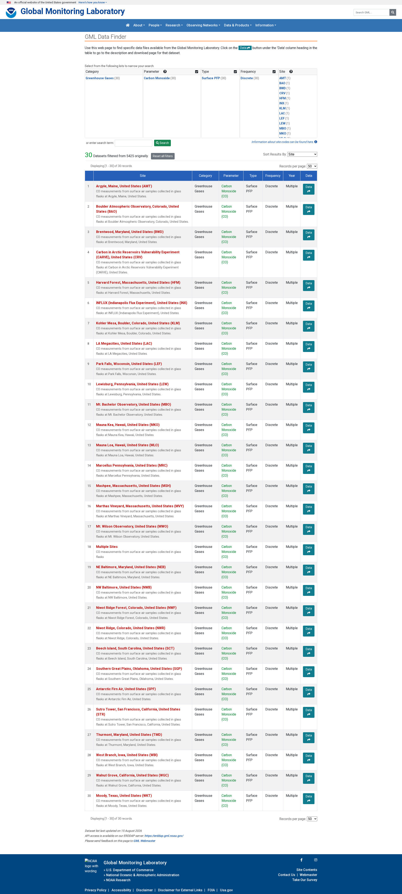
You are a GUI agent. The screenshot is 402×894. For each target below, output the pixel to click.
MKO (282, 133)
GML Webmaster (144, 840)
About (137, 25)
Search (164, 143)
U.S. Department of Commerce (129, 870)
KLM (282, 108)
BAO (282, 83)
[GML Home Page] (127, 25)
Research (173, 25)
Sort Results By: (275, 154)
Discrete (247, 78)
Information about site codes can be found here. (282, 142)
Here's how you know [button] (92, 2)
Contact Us (286, 875)
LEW (282, 123)
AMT (282, 78)
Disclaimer (144, 890)
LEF (282, 118)
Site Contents (306, 870)
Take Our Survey (304, 880)
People (154, 25)
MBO (282, 128)
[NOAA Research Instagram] (310, 860)
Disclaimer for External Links (180, 890)
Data (309, 187)
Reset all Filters (163, 156)
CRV (282, 93)
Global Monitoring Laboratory (73, 11)
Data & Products (236, 25)
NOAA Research (118, 880)
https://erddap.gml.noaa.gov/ (163, 835)
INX (281, 103)
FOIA (211, 890)
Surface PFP (211, 78)
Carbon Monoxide (157, 78)
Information (264, 25)
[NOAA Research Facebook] (296, 860)
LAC (282, 113)
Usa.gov (226, 890)
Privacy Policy (95, 890)
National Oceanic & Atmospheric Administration (142, 875)
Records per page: (292, 166)
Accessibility (121, 890)
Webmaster (308, 875)
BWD (282, 88)
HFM (282, 98)
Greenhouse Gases (100, 78)
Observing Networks (202, 25)
